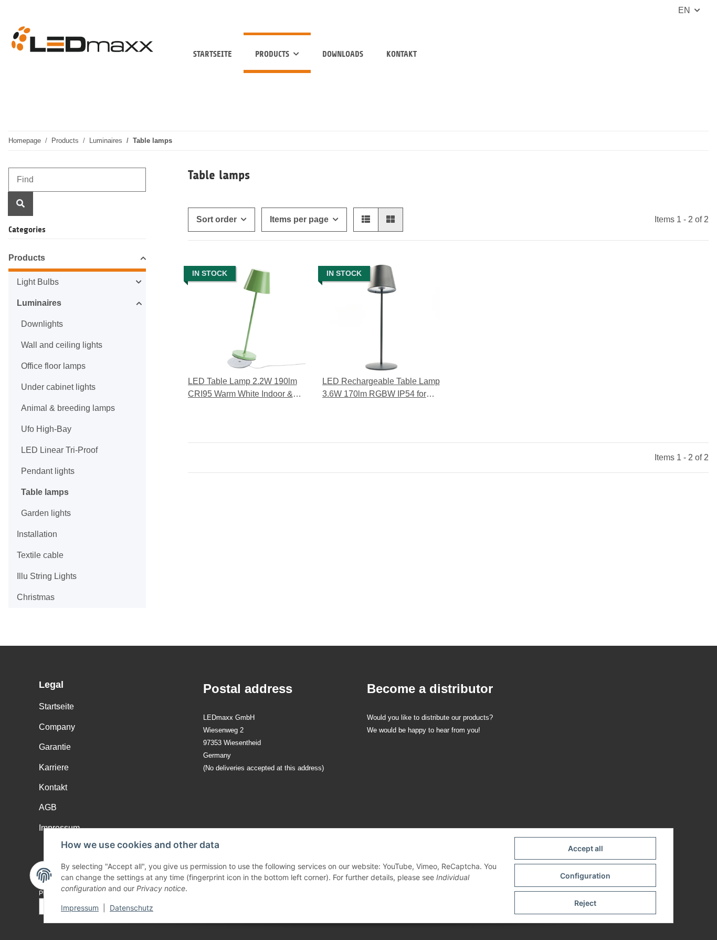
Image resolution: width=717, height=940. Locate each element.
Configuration (585, 875)
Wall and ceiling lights (61, 344)
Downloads (342, 54)
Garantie (55, 746)
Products (26, 257)
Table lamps (45, 492)
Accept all (585, 848)
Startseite (212, 54)
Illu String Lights (47, 576)
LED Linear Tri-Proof (59, 450)
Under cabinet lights (58, 387)
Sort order (216, 219)
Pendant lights (48, 471)
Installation (37, 534)
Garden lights (46, 513)
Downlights (42, 323)
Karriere (54, 767)
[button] (365, 220)
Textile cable (40, 555)
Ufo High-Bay (46, 429)
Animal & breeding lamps (68, 408)
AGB (48, 807)
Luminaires (39, 302)
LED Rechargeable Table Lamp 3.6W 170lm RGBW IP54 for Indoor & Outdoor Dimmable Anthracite (381, 388)
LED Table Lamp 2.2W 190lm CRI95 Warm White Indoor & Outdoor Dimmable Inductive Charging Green (242, 388)
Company (57, 726)
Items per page (299, 219)
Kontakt (401, 54)
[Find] (20, 204)
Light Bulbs (38, 281)
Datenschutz (131, 907)
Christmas (36, 597)
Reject (585, 902)
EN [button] (684, 10)
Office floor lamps (53, 365)
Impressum (80, 907)
